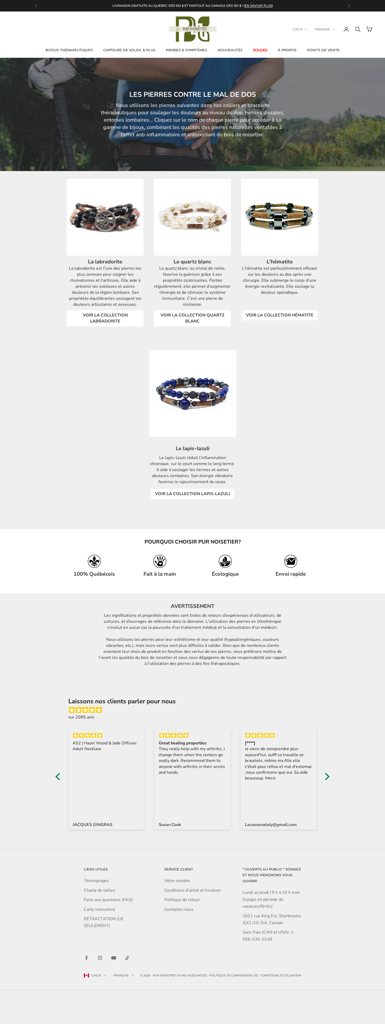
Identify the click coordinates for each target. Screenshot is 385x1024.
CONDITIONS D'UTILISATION (280, 975)
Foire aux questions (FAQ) (108, 900)
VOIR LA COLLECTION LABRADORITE (105, 318)
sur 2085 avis (81, 717)
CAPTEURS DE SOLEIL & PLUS (129, 50)
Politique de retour (182, 900)
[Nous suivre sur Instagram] (100, 957)
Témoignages (96, 881)
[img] (195, 710)
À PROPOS (287, 50)
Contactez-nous (179, 909)
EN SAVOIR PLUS (258, 6)
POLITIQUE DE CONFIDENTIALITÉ (234, 975)
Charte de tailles (99, 890)
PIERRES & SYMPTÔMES (186, 50)
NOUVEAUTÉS (230, 50)
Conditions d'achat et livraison (192, 890)
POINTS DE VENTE (323, 50)
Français (322, 29)
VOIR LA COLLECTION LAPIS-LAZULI (192, 494)
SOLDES (260, 50)
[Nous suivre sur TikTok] (127, 957)
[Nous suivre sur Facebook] (86, 957)
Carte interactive (99, 909)
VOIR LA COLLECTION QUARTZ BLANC (192, 318)
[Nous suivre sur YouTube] (113, 957)
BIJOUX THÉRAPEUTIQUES (69, 50)
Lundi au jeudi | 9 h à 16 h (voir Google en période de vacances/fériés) (271, 899)
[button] (59, 776)
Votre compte (177, 881)
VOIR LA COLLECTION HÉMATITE (280, 315)
